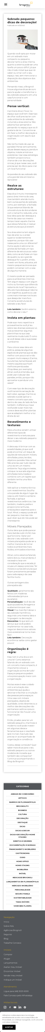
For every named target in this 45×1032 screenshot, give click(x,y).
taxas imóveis (22, 902)
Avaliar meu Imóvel (13, 967)
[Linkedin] (20, 1007)
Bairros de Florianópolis (22, 802)
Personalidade (22, 890)
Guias (22, 857)
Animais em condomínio (22, 794)
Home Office (22, 861)
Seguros (8, 934)
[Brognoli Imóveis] (26, 4)
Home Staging (23, 865)
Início (6, 922)
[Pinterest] (25, 1007)
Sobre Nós (9, 926)
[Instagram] (5, 1007)
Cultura (22, 814)
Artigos (22, 798)
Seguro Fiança (22, 894)
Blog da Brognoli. (15, 761)
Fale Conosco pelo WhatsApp (18, 995)
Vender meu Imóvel (13, 975)
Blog (6, 939)
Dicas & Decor (22, 831)
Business (22, 810)
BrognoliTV (22, 806)
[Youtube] (15, 1007)
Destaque (22, 822)
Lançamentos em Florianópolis (22, 882)
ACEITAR (9, 1027)
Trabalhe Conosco (12, 943)
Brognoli (29, 87)
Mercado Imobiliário (22, 886)
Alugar (7, 959)
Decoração (22, 818)
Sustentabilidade (23, 898)
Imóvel (22, 874)
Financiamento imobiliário (22, 849)
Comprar (8, 954)
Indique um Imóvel (13, 980)
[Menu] (6, 4)
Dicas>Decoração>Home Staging (22, 836)
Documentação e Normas (23, 845)
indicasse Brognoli (22, 878)
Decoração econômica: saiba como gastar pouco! (22, 640)
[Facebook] (10, 1007)
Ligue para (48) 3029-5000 (16, 991)
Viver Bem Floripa (23, 906)
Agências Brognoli (13, 930)
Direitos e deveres (22, 841)
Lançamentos (10, 963)
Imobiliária (22, 870)
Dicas (22, 826)
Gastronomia (23, 853)
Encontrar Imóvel (12, 971)
